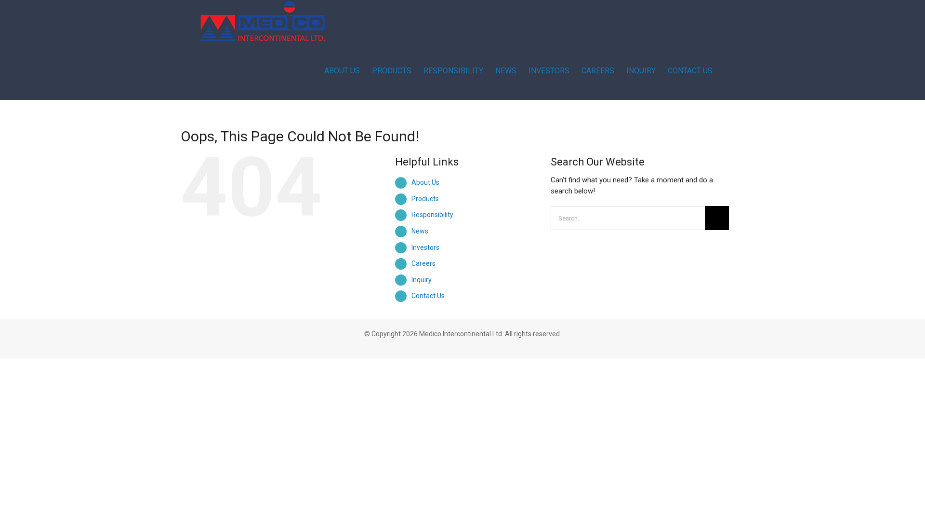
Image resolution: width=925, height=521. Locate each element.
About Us (425, 182)
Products (425, 199)
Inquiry (421, 280)
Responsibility (432, 215)
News (419, 231)
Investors (425, 247)
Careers (423, 263)
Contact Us (428, 296)
